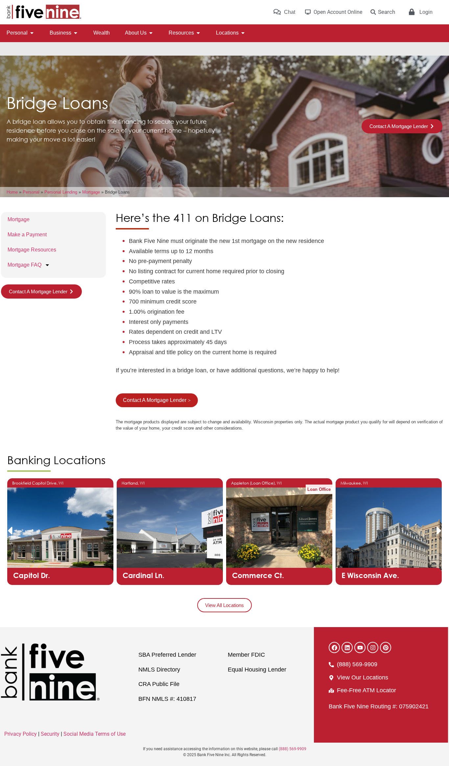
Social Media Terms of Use (94, 734)
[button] (9, 530)
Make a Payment (27, 234)
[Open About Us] (151, 33)
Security (50, 734)
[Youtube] (360, 647)
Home (12, 192)
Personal (31, 192)
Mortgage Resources (32, 249)
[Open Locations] (243, 33)
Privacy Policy (20, 734)
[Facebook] (334, 647)
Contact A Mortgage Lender (154, 400)
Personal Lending (60, 192)
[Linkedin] (347, 647)
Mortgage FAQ (24, 265)
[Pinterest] (385, 647)
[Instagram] (372, 647)
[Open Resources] (198, 33)
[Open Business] (75, 33)
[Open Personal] (32, 33)
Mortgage (91, 192)
